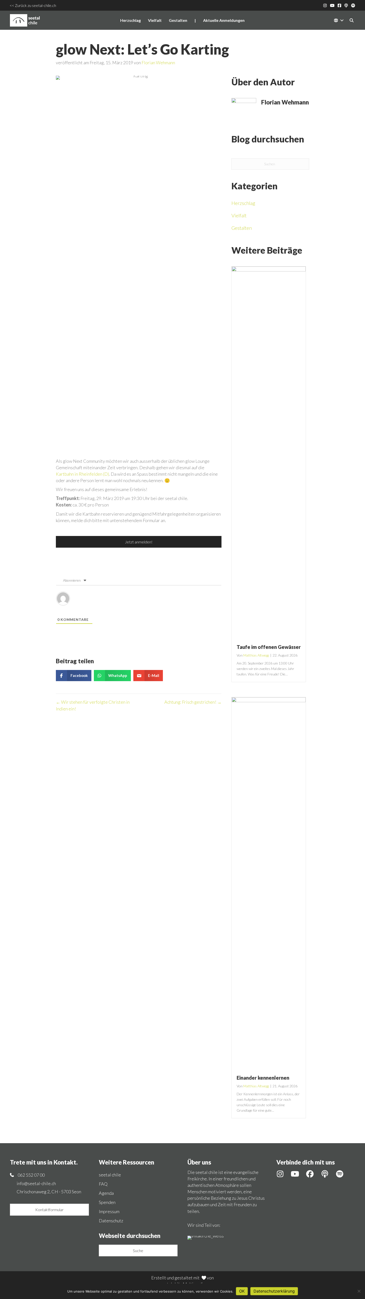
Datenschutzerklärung (274, 1291)
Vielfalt (155, 20)
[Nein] (358, 1291)
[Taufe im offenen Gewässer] (269, 452)
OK (242, 1291)
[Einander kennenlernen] (269, 883)
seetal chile (110, 1174)
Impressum (109, 1211)
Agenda (106, 1193)
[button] (341, 20)
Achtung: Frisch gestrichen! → (192, 702)
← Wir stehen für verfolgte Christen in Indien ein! (93, 705)
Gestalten (178, 20)
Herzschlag (130, 20)
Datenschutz (111, 1220)
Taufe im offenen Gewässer (269, 647)
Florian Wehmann (158, 62)
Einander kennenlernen (263, 1078)
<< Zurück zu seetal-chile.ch (33, 5)
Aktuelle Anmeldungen (224, 20)
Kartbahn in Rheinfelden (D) (82, 474)
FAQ (103, 1184)
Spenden (107, 1202)
